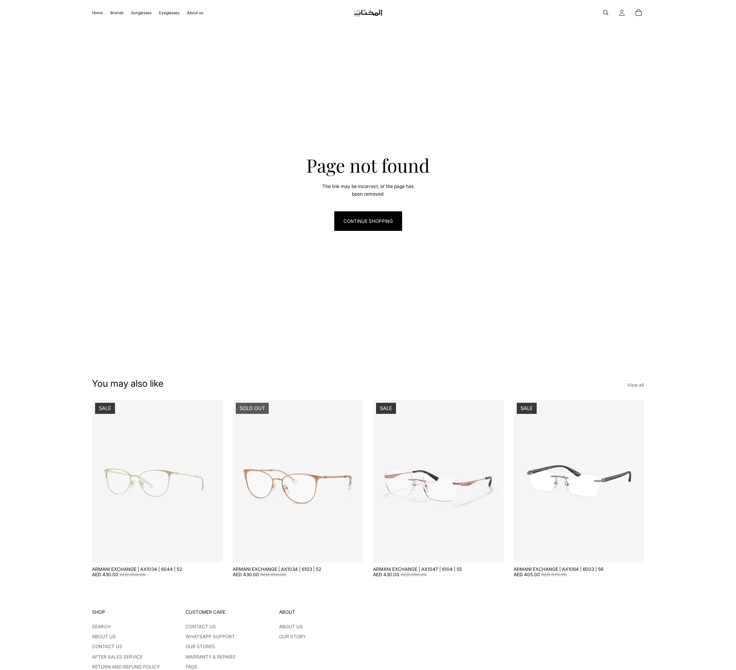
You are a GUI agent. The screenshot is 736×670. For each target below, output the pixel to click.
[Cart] (638, 12)
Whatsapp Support (210, 636)
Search (101, 626)
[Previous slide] (103, 481)
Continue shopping (368, 221)
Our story (292, 636)
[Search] (605, 12)
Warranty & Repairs (211, 657)
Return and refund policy (126, 667)
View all (635, 385)
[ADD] (211, 551)
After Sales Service (117, 657)
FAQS (191, 667)
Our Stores (200, 646)
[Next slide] (211, 481)
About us (104, 636)
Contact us (107, 646)
